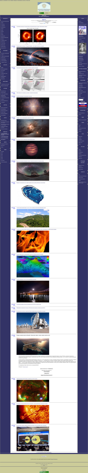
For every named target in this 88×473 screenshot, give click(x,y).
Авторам (42, 463)
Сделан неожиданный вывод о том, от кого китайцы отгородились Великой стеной (31, 207)
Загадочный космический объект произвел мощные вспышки (27, 67)
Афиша (2, 22)
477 (46, 452)
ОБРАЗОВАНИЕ (82, 80)
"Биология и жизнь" (81, 77)
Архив (44, 463)
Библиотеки (80, 158)
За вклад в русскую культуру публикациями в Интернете (5, 134)
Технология (80, 93)
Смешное (80, 131)
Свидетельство (42, 20)
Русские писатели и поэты (82, 155)
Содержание (5, 0)
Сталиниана (3, 102)
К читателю (3, 24)
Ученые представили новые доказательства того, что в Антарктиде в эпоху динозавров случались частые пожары (36, 229)
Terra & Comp (25, 366)
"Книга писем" (3, 57)
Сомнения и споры (4, 40)
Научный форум (81, 22)
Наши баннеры (81, 169)
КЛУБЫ (5, 117)
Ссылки (46, 463)
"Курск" (2, 28)
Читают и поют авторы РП (82, 119)
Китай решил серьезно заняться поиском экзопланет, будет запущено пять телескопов (31, 425)
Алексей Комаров (45, 468)
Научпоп (80, 114)
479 (48, 452)
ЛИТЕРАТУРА (5, 18)
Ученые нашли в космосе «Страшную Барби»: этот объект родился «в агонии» (30, 46)
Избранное (80, 156)
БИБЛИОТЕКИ (82, 110)
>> (51, 452)
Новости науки (81, 177)
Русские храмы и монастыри (3, 77)
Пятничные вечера (4, 120)
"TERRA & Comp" (81, 73)
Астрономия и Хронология (5, 97)
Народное (80, 129)
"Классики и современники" (5, 53)
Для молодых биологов (82, 107)
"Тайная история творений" (5, 56)
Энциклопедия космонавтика (81, 56)
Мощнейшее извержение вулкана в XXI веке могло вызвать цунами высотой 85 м (31, 307)
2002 (2, 154)
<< (36, 452)
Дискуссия (28, 0)
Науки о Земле (81, 90)
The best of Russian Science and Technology (82, 182)
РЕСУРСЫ (82, 146)
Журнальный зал (81, 60)
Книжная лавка (3, 46)
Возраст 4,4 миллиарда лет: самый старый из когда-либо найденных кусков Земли (31, 182)
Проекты (80, 150)
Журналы (80, 153)
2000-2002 (82, 42)
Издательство (3, 44)
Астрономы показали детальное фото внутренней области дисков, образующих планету (32, 26)
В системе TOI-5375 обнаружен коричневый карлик (26, 139)
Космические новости (82, 54)
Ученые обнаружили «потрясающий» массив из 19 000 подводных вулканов (30, 254)
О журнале (80, 139)
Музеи (80, 125)
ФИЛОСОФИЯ (5, 81)
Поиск (79, 149)
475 (43, 452)
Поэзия (2, 34)
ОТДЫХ (83, 122)
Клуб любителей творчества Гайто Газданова (5, 124)
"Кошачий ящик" (3, 59)
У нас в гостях (3, 43)
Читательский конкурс (4, 137)
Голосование (20, 0)
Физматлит (80, 62)
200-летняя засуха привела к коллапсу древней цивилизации (27, 92)
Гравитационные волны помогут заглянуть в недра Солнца (27, 378)
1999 (2, 158)
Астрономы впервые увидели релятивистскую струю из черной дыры (29, 304)
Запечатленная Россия (4, 100)
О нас (9, 0)
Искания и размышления (4, 37)
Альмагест (2, 99)
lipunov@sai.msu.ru (54, 459)
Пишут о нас (80, 142)
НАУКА (83, 18)
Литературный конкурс (4, 136)
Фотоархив (2, 160)
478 (47, 452)
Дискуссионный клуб (4, 107)
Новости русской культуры (5, 21)
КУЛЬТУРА (5, 64)
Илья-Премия (3, 139)
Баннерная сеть (81, 167)
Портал (1, 0)
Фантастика (3, 145)
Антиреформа (81, 85)
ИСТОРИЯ (5, 88)
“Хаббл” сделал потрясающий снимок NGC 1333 (25, 117)
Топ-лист (24, 0)
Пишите (12, 0)
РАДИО (83, 117)
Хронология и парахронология (3, 96)
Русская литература (81, 97)
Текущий (2, 151)
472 (39, 452)
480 (50, 452)
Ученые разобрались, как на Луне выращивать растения (26, 279)
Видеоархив (3, 78)
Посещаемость (81, 152)
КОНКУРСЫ (5, 131)
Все (79, 174)
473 (40, 452)
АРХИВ (5, 149)
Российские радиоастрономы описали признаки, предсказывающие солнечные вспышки (32, 403)
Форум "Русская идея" (4, 110)
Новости (15, 0)
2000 (2, 157)
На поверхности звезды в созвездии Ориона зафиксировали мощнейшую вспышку (31, 311)
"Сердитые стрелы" (4, 62)
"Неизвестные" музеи (4, 73)
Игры (79, 126)
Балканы (2, 31)
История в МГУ (3, 92)
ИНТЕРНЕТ (83, 162)
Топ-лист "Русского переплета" (81, 166)
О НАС (83, 133)
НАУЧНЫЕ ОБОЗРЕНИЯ (83, 68)
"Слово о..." (2, 54)
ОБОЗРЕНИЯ (5, 50)
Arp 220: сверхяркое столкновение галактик (24, 96)
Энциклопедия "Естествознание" (81, 59)
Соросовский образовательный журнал (82, 87)
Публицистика (3, 27)
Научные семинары (81, 66)
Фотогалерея (3, 70)
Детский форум (3, 115)
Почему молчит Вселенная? (83, 24)
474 (42, 452)
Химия (80, 96)
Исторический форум (4, 113)
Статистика (48, 463)
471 (37, 452)
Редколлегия (80, 136)
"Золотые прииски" (4, 60)
